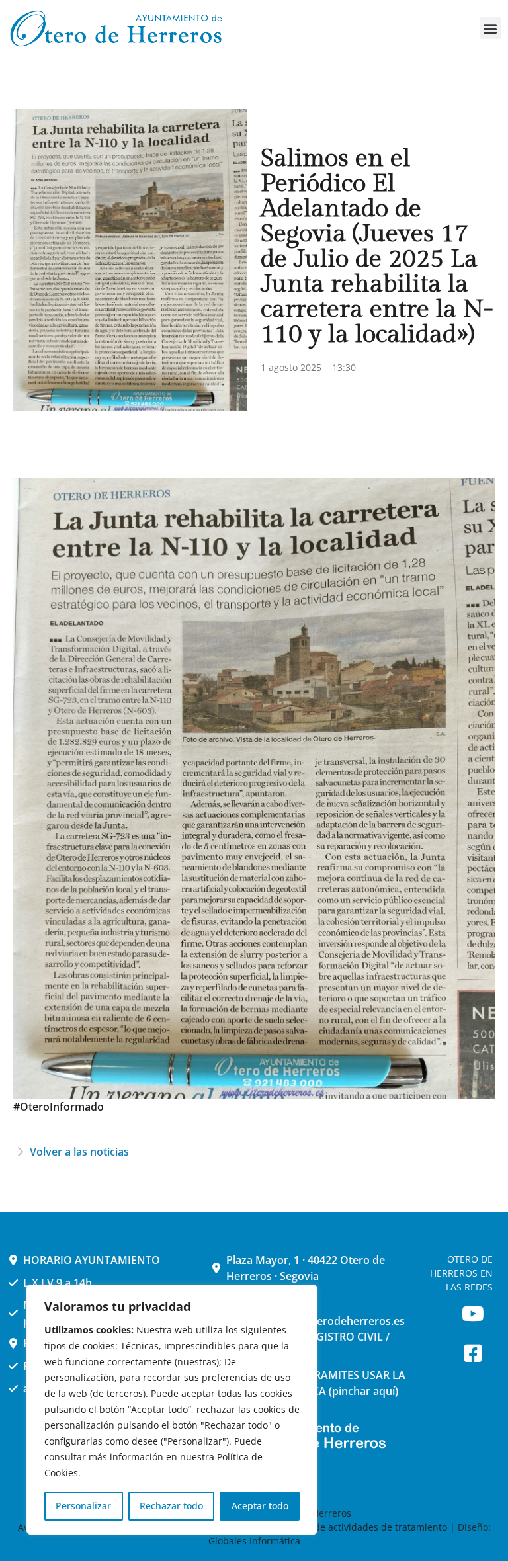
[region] (172, 1410)
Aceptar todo (260, 1505)
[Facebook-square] (473, 1353)
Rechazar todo (171, 1505)
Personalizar (83, 1505)
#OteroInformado (58, 1106)
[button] (490, 28)
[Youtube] (473, 1313)
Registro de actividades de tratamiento (361, 1527)
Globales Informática (254, 1541)
